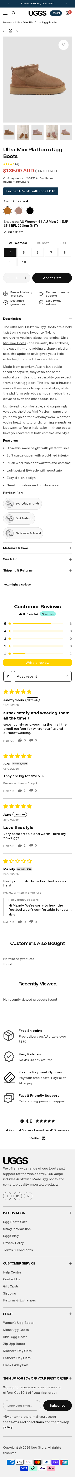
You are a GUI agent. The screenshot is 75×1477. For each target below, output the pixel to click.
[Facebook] (7, 1196)
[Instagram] (18, 1196)
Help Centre (12, 1272)
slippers (9, 1174)
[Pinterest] (28, 1196)
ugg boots (50, 1168)
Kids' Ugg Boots (15, 1337)
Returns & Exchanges (19, 1300)
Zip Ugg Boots (14, 1344)
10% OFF (55, 13)
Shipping (9, 1293)
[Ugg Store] (37, 13)
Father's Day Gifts (17, 1358)
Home (7, 22)
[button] (8, 3)
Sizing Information (17, 1229)
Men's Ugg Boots (16, 1330)
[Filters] (7, 676)
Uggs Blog (11, 1236)
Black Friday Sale (16, 1365)
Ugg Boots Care (15, 1222)
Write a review (37, 662)
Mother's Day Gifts (17, 1351)
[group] (37, 80)
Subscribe (57, 1405)
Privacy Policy (13, 1243)
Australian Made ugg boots (37, 1179)
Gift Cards (11, 1286)
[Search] (13, 13)
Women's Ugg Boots (18, 1323)
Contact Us (11, 1279)
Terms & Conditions (18, 1250)
